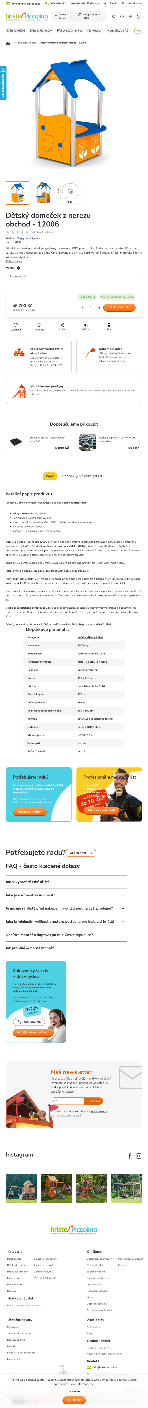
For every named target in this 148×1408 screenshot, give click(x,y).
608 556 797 (58, 3)
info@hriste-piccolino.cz (33, 1032)
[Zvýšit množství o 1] (99, 308)
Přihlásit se (104, 1348)
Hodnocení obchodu (97, 1291)
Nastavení (74, 1391)
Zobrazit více (14, 261)
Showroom (13, 1327)
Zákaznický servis (96, 1271)
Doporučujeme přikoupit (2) (82, 476)
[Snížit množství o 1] (82, 307)
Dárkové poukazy (96, 3)
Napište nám (115, 1353)
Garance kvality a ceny (98, 1278)
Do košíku (116, 307)
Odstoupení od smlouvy (99, 1259)
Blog (89, 1333)
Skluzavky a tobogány (45, 1259)
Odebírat (94, 1101)
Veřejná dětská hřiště (90, 637)
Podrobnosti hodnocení (43, 232)
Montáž (114, 3)
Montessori (13, 1278)
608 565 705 (78, 3)
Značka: (23, 238)
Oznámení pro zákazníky (131, 1259)
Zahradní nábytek (43, 1271)
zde (91, 1384)
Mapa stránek (14, 1359)
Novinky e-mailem (96, 1353)
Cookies (122, 1265)
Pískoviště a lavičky (17, 1271)
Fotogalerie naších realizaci (21, 1352)
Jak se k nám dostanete (19, 1333)
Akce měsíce (93, 1327)
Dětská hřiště (14, 1259)
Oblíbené (92, 1348)
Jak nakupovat (94, 1284)
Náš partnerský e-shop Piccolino (24, 1305)
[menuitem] (63, 16)
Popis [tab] (50, 476)
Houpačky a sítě (15, 1284)
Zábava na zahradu (44, 1265)
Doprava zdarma (131, 3)
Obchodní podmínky (97, 1303)
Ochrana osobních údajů (99, 1310)
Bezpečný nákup (95, 1265)
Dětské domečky (16, 1265)
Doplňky (11, 1291)
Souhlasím (74, 1399)
